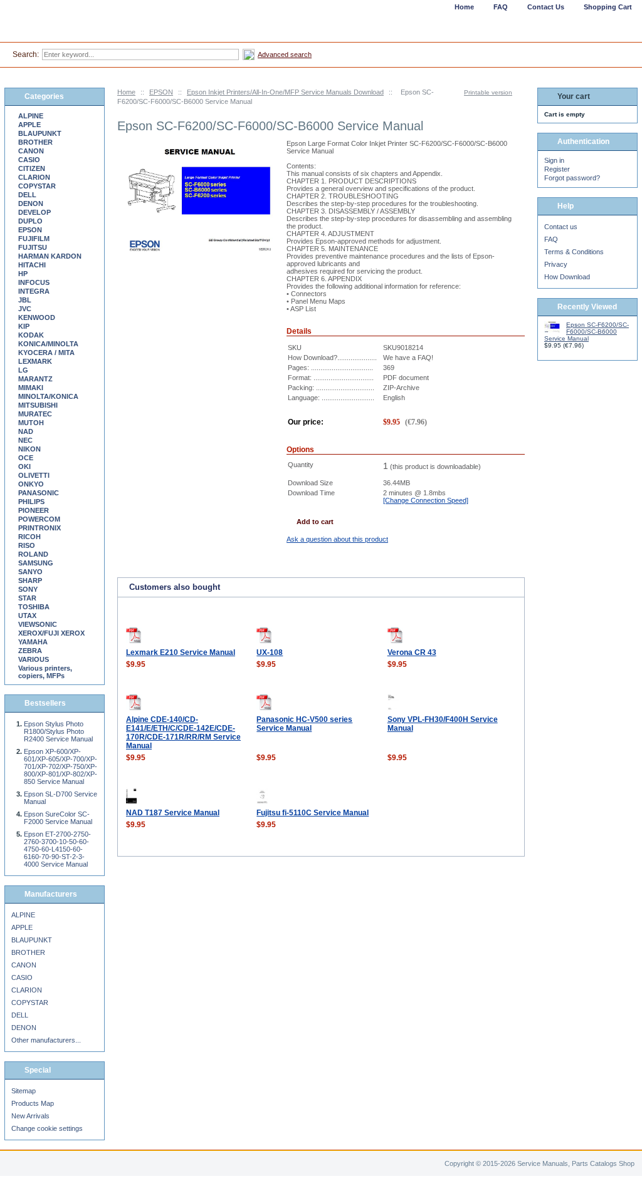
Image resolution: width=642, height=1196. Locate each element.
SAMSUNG (35, 563)
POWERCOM (39, 519)
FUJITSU (32, 247)
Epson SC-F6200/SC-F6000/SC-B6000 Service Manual (586, 331)
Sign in (554, 160)
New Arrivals (30, 1116)
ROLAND (33, 554)
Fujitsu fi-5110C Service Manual (312, 812)
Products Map (32, 1103)
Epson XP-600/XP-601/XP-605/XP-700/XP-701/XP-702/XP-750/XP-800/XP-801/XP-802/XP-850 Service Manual (60, 766)
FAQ (551, 239)
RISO (26, 545)
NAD (25, 431)
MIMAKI (30, 387)
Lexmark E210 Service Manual (180, 652)
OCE (25, 457)
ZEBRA (30, 650)
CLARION (34, 177)
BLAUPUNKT (39, 133)
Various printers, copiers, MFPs (45, 671)
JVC (24, 308)
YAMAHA (33, 642)
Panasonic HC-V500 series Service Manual (304, 724)
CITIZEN (31, 168)
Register (557, 169)
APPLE (29, 124)
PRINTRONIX (39, 528)
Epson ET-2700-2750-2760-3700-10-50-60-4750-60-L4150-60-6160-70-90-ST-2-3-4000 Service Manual (57, 849)
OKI (24, 466)
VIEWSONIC (37, 624)
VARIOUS (33, 659)
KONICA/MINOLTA (48, 344)
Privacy (555, 264)
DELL (27, 194)
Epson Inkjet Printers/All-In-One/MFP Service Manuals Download (285, 92)
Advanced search (285, 54)
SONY (28, 589)
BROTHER (35, 142)
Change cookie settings (47, 1128)
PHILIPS (31, 501)
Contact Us (545, 7)
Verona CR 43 (411, 652)
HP (23, 273)
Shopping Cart (608, 7)
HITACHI (32, 265)
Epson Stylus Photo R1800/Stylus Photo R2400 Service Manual (58, 731)
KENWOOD (36, 317)
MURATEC (35, 414)
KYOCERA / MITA (46, 352)
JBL (24, 300)
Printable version (488, 92)
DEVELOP (34, 212)
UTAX (27, 615)
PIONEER (33, 510)
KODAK (31, 335)
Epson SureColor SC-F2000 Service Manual (58, 817)
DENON (30, 203)
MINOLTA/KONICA (48, 396)
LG (23, 370)
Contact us (560, 226)
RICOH (29, 536)
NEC (25, 440)
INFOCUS (34, 282)
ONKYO (31, 484)
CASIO (29, 159)
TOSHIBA (34, 607)
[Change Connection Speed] (425, 500)
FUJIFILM (34, 238)
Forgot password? (572, 178)
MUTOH (31, 422)
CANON (31, 151)
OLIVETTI (34, 475)
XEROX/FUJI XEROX (51, 633)
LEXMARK (35, 361)
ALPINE (30, 116)
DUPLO (30, 221)
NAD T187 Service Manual (172, 812)
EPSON (161, 92)
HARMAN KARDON (50, 256)
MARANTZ (35, 379)
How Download (567, 277)
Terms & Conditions (574, 251)
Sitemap (23, 1091)
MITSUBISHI (38, 405)
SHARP (30, 580)
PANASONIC (38, 493)
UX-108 (269, 652)
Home (126, 92)
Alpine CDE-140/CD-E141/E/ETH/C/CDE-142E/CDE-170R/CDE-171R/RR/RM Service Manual (183, 732)
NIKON (29, 449)
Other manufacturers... (46, 1040)
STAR (27, 598)
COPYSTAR (37, 186)
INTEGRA (34, 291)
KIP (23, 326)
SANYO (30, 571)
